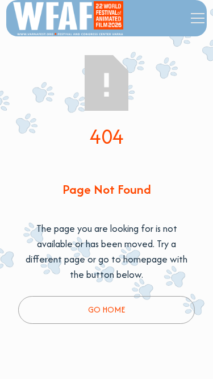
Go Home (106, 309)
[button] (195, 18)
